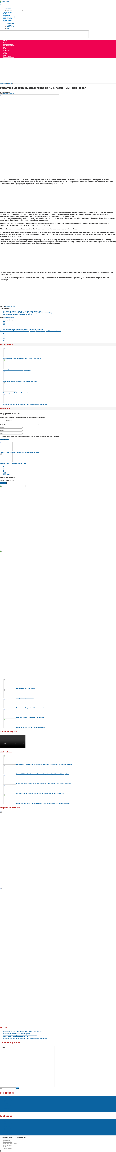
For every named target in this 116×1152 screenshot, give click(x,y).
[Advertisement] (51, 71)
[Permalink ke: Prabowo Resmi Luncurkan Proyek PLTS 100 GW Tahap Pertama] (9, 357)
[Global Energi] (4, 1)
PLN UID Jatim (7, 1100)
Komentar (3, 425)
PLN (4, 1098)
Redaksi (5, 1147)
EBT (4, 1102)
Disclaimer (6, 1140)
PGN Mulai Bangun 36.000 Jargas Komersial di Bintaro (21, 329)
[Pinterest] (4, 325)
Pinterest (11, 27)
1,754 (4, 473)
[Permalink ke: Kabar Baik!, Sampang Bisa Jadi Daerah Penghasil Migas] (9, 380)
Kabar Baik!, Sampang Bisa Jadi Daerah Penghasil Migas (20, 381)
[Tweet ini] (4, 335)
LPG (4, 1107)
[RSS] (4, 326)
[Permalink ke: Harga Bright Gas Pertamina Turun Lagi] (9, 391)
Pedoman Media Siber (10, 1143)
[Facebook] (4, 321)
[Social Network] (4, 22)
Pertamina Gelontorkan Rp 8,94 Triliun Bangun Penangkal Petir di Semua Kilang (27, 313)
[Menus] (0, 2)
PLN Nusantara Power (10, 1105)
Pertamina (6, 1103)
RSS (9, 28)
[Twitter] (4, 323)
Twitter (10, 25)
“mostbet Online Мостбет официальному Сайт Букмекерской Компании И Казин (30, 331)
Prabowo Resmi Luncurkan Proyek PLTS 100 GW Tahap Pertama (22, 358)
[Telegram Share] (4, 338)
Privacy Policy (7, 1145)
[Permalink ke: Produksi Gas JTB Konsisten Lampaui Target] (9, 368)
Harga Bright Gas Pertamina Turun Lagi (15, 393)
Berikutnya (6, 474)
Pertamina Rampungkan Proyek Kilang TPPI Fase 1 (18, 314)
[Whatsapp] (4, 340)
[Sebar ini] (3, 334)
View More (3, 483)
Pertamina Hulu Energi (10, 1110)
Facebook (11, 23)
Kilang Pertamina (10, 307)
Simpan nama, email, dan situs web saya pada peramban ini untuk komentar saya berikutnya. (31, 436)
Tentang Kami (7, 1148)
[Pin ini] (4, 337)
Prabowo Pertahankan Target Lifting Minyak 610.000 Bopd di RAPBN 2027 (25, 404)
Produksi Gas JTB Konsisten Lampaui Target (16, 370)
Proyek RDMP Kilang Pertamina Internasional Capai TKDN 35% (22, 311)
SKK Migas (6, 1108)
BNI (4, 1097)
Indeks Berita (7, 1142)
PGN (4, 1111)
